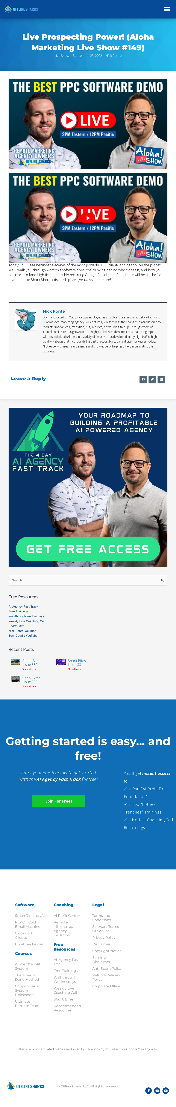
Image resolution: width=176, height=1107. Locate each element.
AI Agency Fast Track (23, 606)
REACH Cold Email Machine (27, 924)
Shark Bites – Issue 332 (32, 662)
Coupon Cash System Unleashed (26, 990)
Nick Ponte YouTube (22, 631)
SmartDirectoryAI (30, 916)
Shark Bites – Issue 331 (78, 662)
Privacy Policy (103, 938)
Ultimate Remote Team (27, 1003)
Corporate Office (106, 986)
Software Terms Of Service (105, 929)
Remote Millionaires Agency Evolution (63, 928)
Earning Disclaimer (101, 960)
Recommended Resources (67, 1008)
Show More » (29, 669)
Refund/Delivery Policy (106, 977)
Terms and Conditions (101, 918)
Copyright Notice (107, 951)
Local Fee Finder (29, 944)
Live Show (62, 55)
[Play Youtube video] (88, 218)
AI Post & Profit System (28, 966)
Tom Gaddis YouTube (23, 635)
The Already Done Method (27, 977)
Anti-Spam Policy (107, 969)
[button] (167, 9)
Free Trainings (18, 611)
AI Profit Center (67, 916)
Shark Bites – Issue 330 (32, 679)
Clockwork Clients (24, 935)
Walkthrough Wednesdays (26, 616)
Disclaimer (101, 944)
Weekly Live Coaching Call (27, 621)
